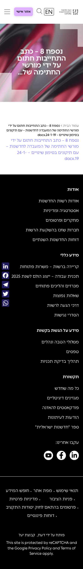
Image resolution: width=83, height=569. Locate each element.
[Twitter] (5, 293)
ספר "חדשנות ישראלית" (57, 427)
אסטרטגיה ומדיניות (61, 210)
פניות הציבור (60, 498)
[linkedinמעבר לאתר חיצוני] (74, 456)
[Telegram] (5, 284)
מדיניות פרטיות (23, 498)
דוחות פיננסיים (40, 515)
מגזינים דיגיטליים (63, 398)
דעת (41, 535)
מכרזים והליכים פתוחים (57, 286)
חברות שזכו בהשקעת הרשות (52, 230)
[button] (39, 12)
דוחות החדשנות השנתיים (56, 239)
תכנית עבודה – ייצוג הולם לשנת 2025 (45, 276)
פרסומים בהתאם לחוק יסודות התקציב (41, 507)
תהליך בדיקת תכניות (59, 361)
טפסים (72, 351)
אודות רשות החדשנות (59, 200)
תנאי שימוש (67, 490)
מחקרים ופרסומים (62, 220)
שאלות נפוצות (66, 295)
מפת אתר (42, 490)
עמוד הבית (71, 126)
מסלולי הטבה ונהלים (60, 342)
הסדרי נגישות (66, 315)
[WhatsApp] (5, 303)
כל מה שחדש (67, 388)
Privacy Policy (40, 548)
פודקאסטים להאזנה (60, 407)
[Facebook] (5, 275)
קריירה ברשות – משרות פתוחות (49, 266)
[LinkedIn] (5, 266)
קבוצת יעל (27, 535)
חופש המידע (17, 490)
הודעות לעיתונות (63, 417)
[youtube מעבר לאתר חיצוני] (48, 456)
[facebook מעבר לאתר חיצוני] (61, 456)
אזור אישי (23, 12)
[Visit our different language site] (49, 11)
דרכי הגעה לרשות (63, 305)
